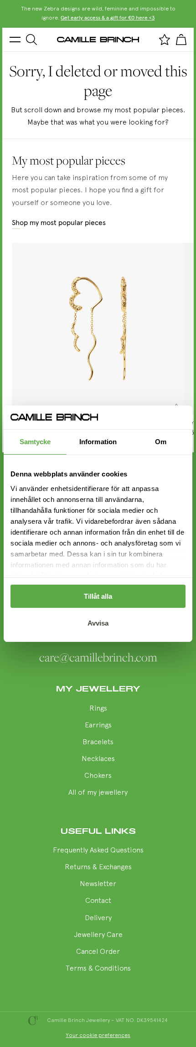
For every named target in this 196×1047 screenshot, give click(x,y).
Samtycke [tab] (35, 442)
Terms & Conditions (98, 969)
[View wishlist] (164, 39)
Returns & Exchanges (98, 867)
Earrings (98, 725)
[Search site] (31, 39)
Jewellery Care (98, 935)
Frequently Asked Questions (98, 850)
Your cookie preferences (98, 1035)
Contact (98, 901)
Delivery (98, 918)
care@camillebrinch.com (98, 657)
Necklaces (98, 759)
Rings (98, 709)
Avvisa (98, 623)
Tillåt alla (98, 596)
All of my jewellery (98, 793)
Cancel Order (98, 952)
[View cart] (180, 39)
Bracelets (98, 742)
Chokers (98, 776)
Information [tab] (98, 442)
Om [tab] (160, 442)
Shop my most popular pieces (59, 222)
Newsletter (98, 884)
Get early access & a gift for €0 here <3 (108, 18)
